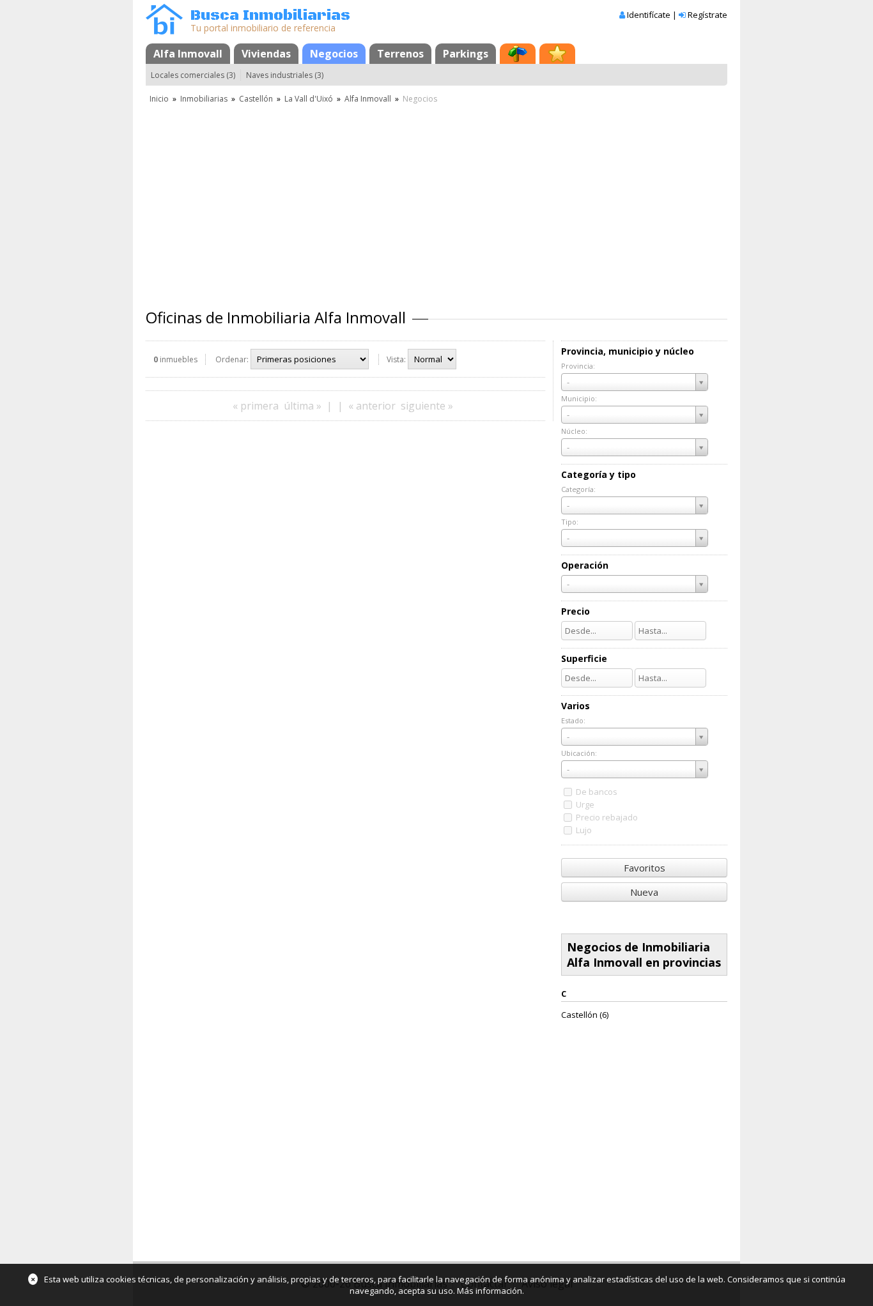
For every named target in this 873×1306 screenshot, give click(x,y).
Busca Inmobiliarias (270, 15)
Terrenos (400, 54)
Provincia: (578, 366)
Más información (489, 1290)
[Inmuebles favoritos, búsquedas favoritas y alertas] (557, 53)
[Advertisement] (436, 201)
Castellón (256, 98)
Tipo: (569, 521)
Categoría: (578, 489)
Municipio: (579, 398)
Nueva (644, 892)
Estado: (573, 720)
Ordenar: (232, 359)
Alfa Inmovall (187, 54)
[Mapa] (518, 53)
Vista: (396, 359)
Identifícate (648, 14)
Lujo (584, 830)
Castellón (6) (584, 1014)
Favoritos (644, 867)
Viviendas (266, 54)
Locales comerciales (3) (193, 75)
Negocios (334, 54)
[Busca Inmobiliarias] (164, 31)
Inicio (159, 98)
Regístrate (707, 14)
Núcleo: (574, 431)
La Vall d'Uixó (308, 98)
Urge (585, 804)
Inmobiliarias (204, 98)
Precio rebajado (607, 817)
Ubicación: (579, 753)
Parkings (465, 54)
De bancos (596, 791)
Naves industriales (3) (284, 75)
